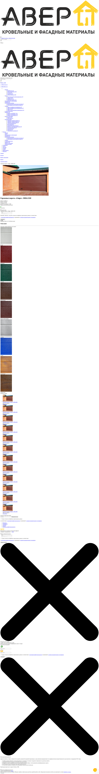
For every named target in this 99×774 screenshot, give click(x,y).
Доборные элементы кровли (13, 120)
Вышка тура (7, 112)
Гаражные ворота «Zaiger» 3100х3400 (10, 481)
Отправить (3, 219)
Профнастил (10, 90)
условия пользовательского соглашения (27, 217)
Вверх (12, 770)
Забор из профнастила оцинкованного (15, 108)
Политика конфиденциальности (9, 526)
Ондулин (9, 92)
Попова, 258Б (3, 82)
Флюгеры (10, 129)
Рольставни (10, 118)
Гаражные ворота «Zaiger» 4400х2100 (10, 471)
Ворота (9, 117)
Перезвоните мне (15, 516)
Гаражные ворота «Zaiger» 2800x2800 (10, 402)
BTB (13, 531)
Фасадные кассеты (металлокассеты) (15, 96)
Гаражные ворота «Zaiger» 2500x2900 (10, 511)
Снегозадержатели (11, 123)
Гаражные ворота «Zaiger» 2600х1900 (10, 412)
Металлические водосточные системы (15, 104)
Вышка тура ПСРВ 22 (12, 115)
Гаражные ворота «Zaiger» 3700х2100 (10, 422)
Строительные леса (9, 111)
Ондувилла (10, 93)
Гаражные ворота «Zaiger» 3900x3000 (10, 451)
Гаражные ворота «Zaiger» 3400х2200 (10, 432)
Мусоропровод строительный (11, 100)
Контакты (5, 522)
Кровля (6, 89)
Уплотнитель (10, 128)
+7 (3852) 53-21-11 (4, 84)
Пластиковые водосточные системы (15, 105)
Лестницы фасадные (12, 127)
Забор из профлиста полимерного (14, 107)
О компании (5, 523)
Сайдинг (10, 97)
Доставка (4, 524)
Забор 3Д (10, 109)
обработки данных (67, 771)
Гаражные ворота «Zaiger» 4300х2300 (10, 491)
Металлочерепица (12, 91)
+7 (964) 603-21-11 (4, 86)
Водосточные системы (9, 103)
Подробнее (5, 404)
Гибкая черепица (11, 94)
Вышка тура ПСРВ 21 (12, 114)
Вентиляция (10, 124)
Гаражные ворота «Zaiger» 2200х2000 (10, 501)
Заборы (6, 106)
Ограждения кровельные (12, 125)
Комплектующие (8, 119)
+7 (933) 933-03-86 (11, 38)
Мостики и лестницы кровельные (14, 126)
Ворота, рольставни (9, 116)
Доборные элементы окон (13, 122)
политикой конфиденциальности (7, 217)
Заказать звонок (4, 542)
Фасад (6, 95)
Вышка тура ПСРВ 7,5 (12, 113)
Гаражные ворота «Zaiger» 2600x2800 (10, 461)
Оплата (4, 525)
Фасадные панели (11, 99)
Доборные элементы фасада (13, 121)
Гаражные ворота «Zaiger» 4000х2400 (10, 442)
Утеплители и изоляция (12, 130)
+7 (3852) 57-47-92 (4, 38)
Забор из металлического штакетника (15, 110)
